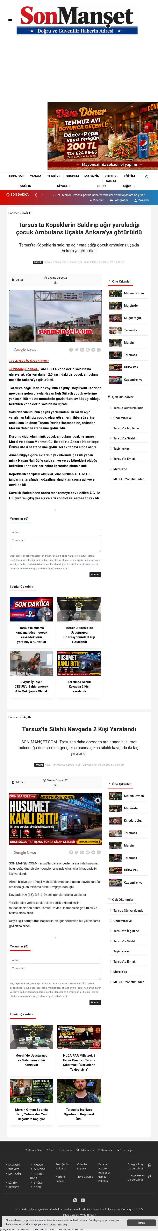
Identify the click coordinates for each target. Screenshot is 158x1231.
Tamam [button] (141, 1223)
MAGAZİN (91, 176)
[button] (37, 196)
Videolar (98, 200)
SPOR (101, 186)
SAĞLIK (25, 186)
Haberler (13, 213)
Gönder (95, 574)
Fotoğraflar (121, 200)
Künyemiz (66, 1150)
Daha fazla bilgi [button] (58, 1224)
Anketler (61, 1168)
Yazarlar (143, 200)
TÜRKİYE (53, 176)
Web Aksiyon (88, 1215)
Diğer (127, 186)
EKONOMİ (16, 176)
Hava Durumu (85, 1176)
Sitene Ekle (35, 1150)
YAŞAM (35, 176)
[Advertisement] (79, 71)
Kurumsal (107, 1150)
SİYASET (63, 186)
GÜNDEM (72, 176)
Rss (50, 1150)
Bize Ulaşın (126, 1150)
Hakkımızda (86, 1150)
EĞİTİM (129, 176)
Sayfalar (82, 1168)
